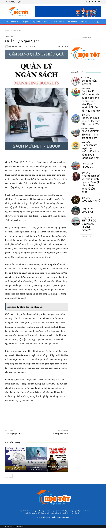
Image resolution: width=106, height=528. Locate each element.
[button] (97, 21)
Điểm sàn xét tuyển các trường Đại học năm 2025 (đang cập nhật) (91, 151)
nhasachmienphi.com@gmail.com (56, 517)
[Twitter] (92, 1)
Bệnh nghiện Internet (89, 82)
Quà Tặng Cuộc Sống (87, 128)
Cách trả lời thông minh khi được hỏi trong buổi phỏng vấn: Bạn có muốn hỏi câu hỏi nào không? (90, 100)
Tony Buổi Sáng (86, 77)
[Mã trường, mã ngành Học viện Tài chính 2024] (75, 118)
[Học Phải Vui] (7, 46)
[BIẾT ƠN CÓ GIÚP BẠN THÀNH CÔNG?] (75, 221)
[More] (55, 418)
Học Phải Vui (16, 46)
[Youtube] (98, 1)
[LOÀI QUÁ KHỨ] (75, 199)
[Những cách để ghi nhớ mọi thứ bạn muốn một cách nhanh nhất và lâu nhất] (75, 176)
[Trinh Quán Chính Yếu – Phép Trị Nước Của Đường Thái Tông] (57, 459)
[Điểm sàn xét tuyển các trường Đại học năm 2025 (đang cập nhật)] (75, 145)
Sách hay (17, 30)
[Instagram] (89, 1)
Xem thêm (85, 236)
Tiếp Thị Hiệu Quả (13, 433)
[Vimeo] (95, 1)
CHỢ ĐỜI (87, 211)
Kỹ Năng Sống (85, 88)
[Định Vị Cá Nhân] (36, 459)
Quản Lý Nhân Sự (60, 433)
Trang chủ (8, 30)
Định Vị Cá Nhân (36, 469)
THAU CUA (88, 167)
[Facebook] (86, 1)
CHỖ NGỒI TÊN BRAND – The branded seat (91, 135)
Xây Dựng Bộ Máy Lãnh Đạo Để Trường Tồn (15, 468)
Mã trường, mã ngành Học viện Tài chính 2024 (90, 121)
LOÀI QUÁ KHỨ (90, 201)
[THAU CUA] (75, 165)
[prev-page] (6, 476)
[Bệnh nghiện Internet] (75, 81)
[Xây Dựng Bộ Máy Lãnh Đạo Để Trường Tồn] (15, 459)
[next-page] (11, 476)
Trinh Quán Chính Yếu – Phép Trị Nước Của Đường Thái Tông (57, 467)
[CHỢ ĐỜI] (75, 210)
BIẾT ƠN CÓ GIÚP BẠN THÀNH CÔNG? (88, 225)
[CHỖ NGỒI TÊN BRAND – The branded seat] (75, 132)
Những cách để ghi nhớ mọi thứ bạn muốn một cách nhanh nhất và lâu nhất (90, 184)
